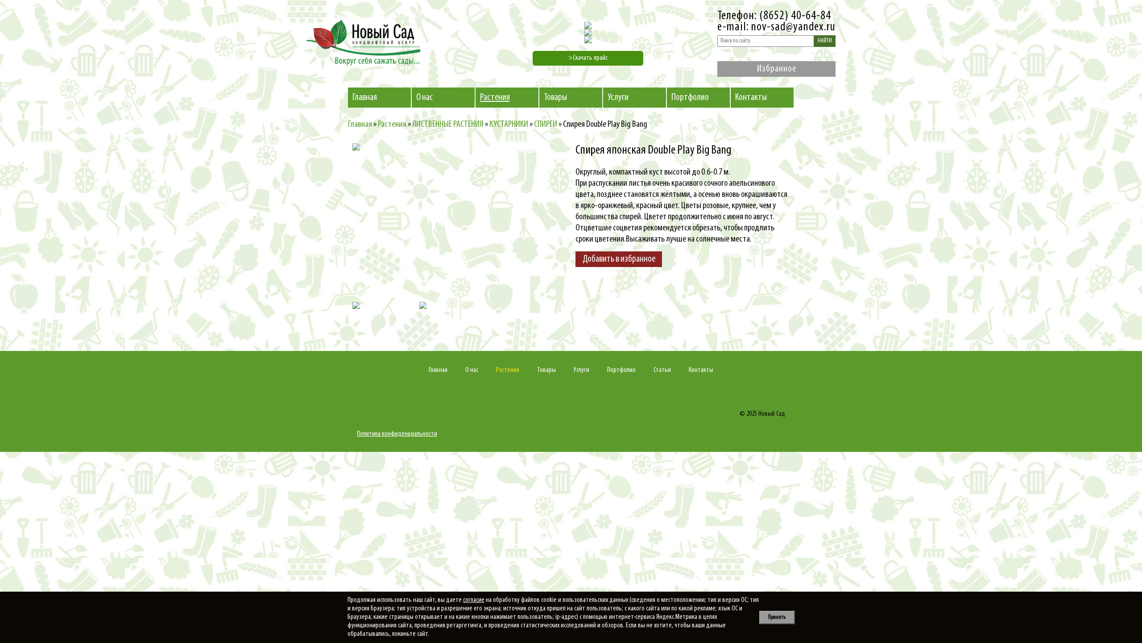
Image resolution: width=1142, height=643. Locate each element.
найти (825, 41)
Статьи (662, 370)
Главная (364, 97)
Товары (555, 97)
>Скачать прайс (588, 58)
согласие (473, 600)
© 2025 (748, 414)
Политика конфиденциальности (397, 434)
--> (430, 221)
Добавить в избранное (619, 259)
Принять (777, 617)
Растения (495, 97)
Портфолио (690, 97)
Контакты (751, 97)
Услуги (618, 97)
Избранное (776, 69)
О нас (424, 97)
